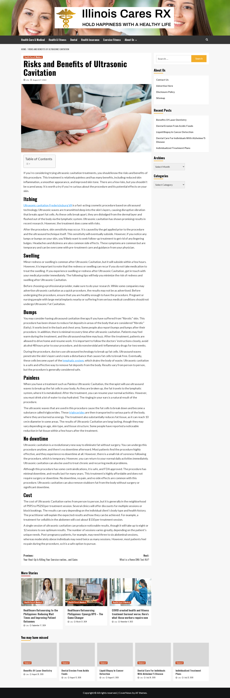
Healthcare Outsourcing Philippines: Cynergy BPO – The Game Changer (85, 614)
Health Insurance (90, 40)
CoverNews (125, 692)
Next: (134, 557)
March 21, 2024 (81, 621)
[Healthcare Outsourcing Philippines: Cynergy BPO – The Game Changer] (86, 592)
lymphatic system (73, 360)
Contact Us (162, 79)
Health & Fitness (57, 40)
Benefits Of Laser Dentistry (171, 119)
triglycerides (77, 412)
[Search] (207, 39)
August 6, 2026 (113, 677)
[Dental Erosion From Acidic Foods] (77, 655)
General (27, 663)
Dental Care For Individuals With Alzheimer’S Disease (180, 140)
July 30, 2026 (151, 677)
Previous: (50, 557)
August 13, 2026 (75, 677)
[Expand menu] (136, 40)
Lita (27, 80)
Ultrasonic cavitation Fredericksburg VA (47, 205)
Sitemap (160, 98)
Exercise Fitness (112, 40)
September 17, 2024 (39, 625)
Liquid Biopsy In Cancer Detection (174, 132)
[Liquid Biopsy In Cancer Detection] (115, 655)
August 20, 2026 (37, 674)
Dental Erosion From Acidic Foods (174, 125)
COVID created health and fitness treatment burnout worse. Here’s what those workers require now (130, 614)
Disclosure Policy (165, 91)
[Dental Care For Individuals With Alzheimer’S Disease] (153, 655)
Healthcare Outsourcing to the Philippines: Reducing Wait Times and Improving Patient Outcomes (40, 615)
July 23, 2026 (188, 677)
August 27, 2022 (39, 80)
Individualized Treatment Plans (173, 148)
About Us (129, 40)
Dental (73, 40)
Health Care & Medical (33, 40)
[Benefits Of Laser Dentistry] (39, 655)
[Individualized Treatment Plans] (191, 655)
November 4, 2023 (127, 621)
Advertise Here (164, 85)
